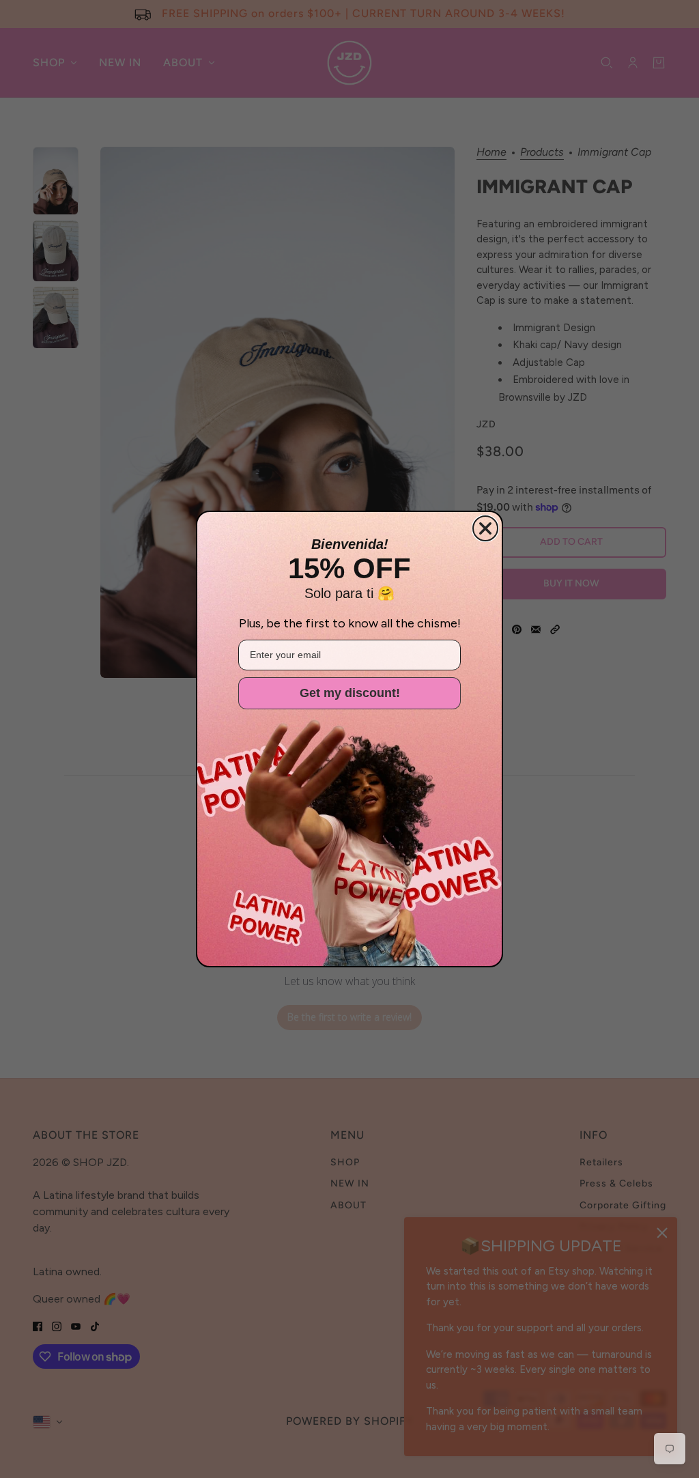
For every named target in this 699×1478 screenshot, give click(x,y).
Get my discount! (350, 693)
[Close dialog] (485, 528)
